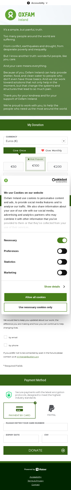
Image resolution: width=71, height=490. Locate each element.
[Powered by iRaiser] (35, 469)
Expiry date (13, 435)
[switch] (62, 251)
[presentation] (19, 150)
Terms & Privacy (36, 480)
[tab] (19, 150)
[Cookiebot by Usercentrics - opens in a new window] (52, 180)
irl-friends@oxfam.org (28, 356)
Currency (11, 137)
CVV (46, 435)
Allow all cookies (35, 297)
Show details (52, 286)
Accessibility (37, 3)
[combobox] (35, 141)
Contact (36, 484)
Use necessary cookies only (35, 307)
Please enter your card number (25, 423)
